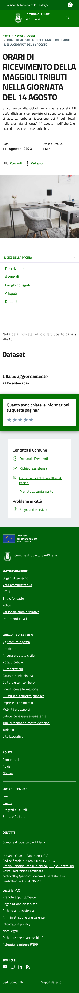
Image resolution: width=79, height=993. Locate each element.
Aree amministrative (17, 584)
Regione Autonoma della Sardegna (27, 5)
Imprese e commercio (18, 702)
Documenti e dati (15, 618)
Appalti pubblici (13, 662)
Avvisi (7, 766)
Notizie (8, 773)
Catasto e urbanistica (18, 675)
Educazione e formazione (20, 689)
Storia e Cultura (14, 816)
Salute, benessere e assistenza (24, 716)
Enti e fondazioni (15, 598)
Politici (7, 605)
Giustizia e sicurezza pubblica (23, 695)
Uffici (6, 591)
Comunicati (11, 759)
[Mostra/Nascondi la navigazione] (5, 17)
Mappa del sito (51, 982)
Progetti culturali (15, 809)
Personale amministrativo (21, 611)
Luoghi (7, 796)
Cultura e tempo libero (19, 682)
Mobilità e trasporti (16, 709)
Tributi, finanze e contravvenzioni (26, 722)
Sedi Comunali (13, 982)
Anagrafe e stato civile (19, 655)
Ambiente (9, 648)
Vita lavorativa (13, 736)
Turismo (8, 729)
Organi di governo (15, 578)
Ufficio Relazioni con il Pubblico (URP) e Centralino (38, 865)
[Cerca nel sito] (68, 18)
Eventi (7, 802)
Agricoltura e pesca (16, 641)
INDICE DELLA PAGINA (17, 257)
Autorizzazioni (13, 668)
